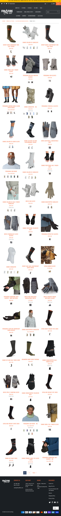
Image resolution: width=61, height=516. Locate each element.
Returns (50, 493)
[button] (18, 8)
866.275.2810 (12, 3)
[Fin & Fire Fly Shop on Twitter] (1, 3)
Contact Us (51, 483)
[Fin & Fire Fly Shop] (7, 12)
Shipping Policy (52, 495)
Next (34, 473)
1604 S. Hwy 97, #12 (29, 483)
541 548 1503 (16, 483)
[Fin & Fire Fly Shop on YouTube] (6, 3)
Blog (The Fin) (52, 486)
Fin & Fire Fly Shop (9, 511)
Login (54, 3)
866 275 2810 (16, 485)
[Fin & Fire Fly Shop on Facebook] (4, 3)
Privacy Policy (51, 498)
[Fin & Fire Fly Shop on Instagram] (8, 3)
